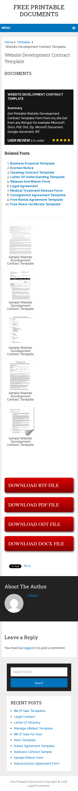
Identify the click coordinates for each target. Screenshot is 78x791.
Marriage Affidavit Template (33, 728)
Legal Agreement (24, 186)
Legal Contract (24, 716)
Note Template (25, 740)
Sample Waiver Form (28, 757)
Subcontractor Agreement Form (36, 763)
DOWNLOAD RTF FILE (33, 485)
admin (32, 595)
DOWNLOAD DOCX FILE (36, 543)
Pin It (27, 566)
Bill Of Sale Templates (29, 711)
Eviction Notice (22, 168)
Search (39, 683)
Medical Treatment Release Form (36, 190)
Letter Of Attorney (27, 722)
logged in (30, 648)
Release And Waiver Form (30, 181)
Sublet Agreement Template (34, 746)
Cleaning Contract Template (32, 172)
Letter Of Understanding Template (37, 177)
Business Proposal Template (32, 163)
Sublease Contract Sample (33, 752)
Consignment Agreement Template (38, 195)
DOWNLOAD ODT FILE (34, 524)
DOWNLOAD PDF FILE (33, 504)
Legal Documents (38, 785)
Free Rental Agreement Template (36, 199)
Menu (6, 28)
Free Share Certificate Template (35, 204)
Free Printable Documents (39, 10)
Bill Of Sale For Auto (28, 734)
